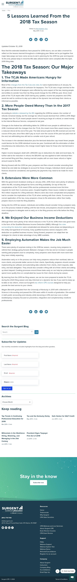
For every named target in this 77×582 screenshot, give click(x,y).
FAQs (42, 542)
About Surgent (45, 563)
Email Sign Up (45, 572)
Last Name (7, 364)
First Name (8, 355)
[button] (3, 4)
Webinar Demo (45, 549)
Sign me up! (7, 388)
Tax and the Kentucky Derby (38, 416)
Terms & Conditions (62, 579)
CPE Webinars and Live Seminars (51, 526)
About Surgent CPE (47, 528)
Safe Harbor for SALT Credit (63, 416)
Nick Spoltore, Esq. (42, 29)
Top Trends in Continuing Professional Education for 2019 (12, 419)
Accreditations (45, 570)
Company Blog (45, 567)
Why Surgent (44, 515)
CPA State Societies (47, 517)
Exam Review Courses (48, 531)
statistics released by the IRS (23, 113)
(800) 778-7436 (7, 518)
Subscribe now (38, 483)
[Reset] (31, 331)
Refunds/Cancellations (48, 552)
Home (42, 510)
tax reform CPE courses (44, 283)
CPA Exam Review (46, 533)
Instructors (43, 565)
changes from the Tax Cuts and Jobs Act (27, 85)
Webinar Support (46, 544)
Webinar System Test (47, 547)
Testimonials (44, 513)
